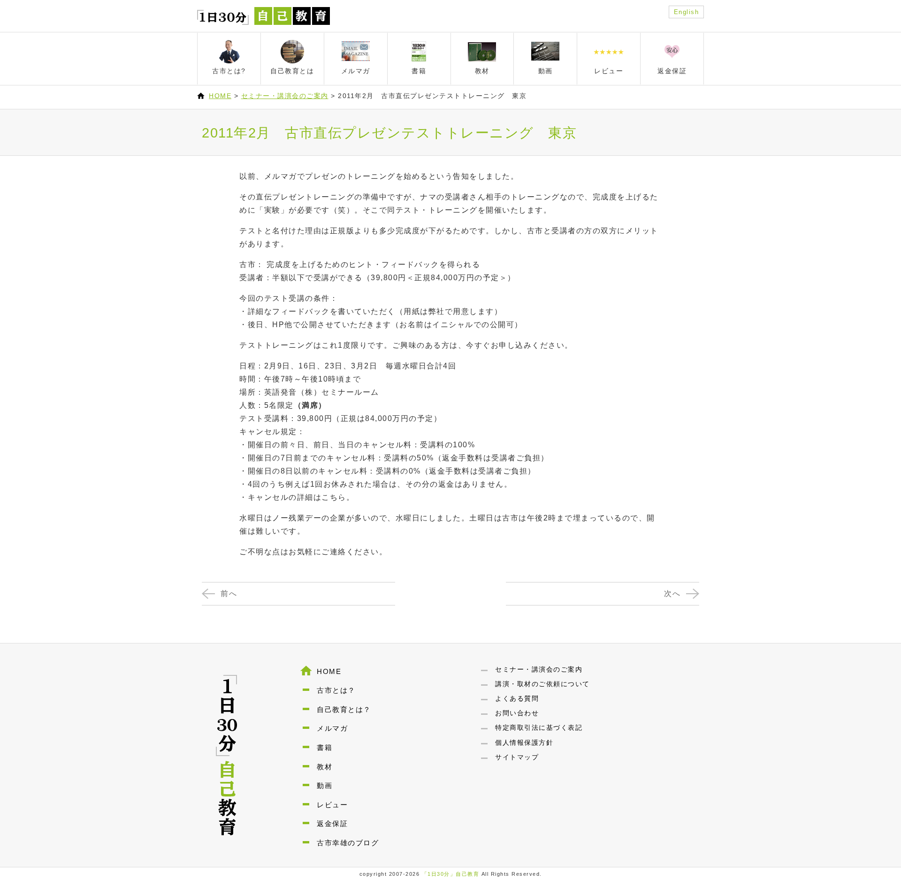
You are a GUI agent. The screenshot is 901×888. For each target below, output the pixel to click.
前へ (229, 593)
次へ (672, 593)
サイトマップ (517, 757)
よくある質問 (517, 698)
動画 (324, 785)
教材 (324, 767)
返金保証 (332, 823)
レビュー (332, 805)
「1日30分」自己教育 (451, 874)
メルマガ (332, 728)
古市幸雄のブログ (348, 843)
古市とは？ (336, 690)
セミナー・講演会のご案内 (284, 96)
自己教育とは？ (344, 709)
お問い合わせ (517, 713)
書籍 (324, 747)
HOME (220, 96)
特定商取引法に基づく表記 (538, 727)
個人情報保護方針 (524, 742)
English (686, 11)
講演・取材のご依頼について (542, 684)
